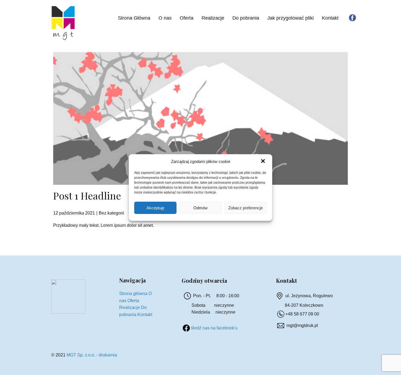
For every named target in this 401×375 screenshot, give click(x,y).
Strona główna (133, 293)
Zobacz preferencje (245, 208)
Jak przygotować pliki (290, 18)
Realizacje (213, 18)
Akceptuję (155, 208)
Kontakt (330, 18)
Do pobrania (245, 18)
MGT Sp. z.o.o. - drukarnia (92, 355)
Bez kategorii (111, 213)
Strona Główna (134, 18)
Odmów (200, 208)
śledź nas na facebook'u (214, 328)
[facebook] (352, 17)
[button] (263, 161)
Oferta (186, 18)
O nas (165, 18)
